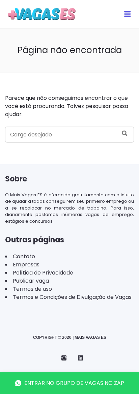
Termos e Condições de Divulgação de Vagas (72, 297)
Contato (24, 256)
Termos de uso (32, 289)
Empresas (26, 264)
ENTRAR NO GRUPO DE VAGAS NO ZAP (74, 383)
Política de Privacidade (43, 273)
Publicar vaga (31, 281)
